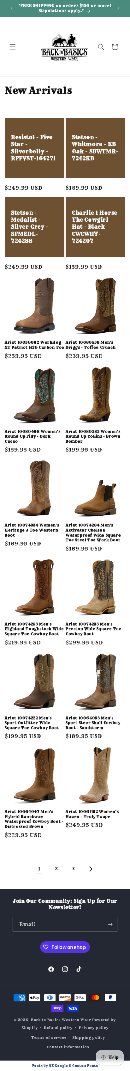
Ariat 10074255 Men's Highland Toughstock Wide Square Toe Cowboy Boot (34, 629)
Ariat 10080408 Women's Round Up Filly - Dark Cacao (32, 436)
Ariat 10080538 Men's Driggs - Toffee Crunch (90, 345)
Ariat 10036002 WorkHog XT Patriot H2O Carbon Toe (34, 345)
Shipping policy (88, 1037)
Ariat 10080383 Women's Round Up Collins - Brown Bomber (93, 436)
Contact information (68, 1047)
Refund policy (58, 1027)
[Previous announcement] (12, 8)
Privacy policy (94, 1027)
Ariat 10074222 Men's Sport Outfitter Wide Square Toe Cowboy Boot (32, 723)
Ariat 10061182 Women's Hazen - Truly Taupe (92, 814)
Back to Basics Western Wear (61, 1020)
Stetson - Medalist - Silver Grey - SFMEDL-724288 (29, 227)
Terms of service (48, 1037)
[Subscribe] (110, 924)
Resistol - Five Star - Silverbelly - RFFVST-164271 (33, 148)
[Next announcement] (118, 8)
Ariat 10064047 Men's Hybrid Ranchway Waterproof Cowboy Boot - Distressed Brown (34, 819)
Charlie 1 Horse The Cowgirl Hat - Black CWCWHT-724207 (94, 227)
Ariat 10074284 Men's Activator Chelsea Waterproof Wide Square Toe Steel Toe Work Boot (93, 532)
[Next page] (91, 869)
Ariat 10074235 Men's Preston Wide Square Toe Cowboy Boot (93, 629)
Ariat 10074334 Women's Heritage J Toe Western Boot (32, 530)
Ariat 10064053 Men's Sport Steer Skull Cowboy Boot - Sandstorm (93, 723)
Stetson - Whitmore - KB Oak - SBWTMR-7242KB (95, 148)
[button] (13, 47)
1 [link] (39, 869)
